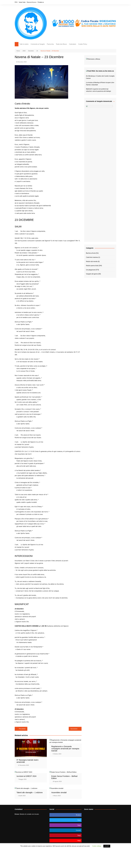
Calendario (72, 44)
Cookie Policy (82, 44)
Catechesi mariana (92, 257)
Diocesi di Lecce (31, 2)
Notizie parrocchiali (92, 265)
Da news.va (109, 71)
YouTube (115, 2)
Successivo (73, 728)
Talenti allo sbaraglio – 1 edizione (30, 792)
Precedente (22, 728)
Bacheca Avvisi (91, 253)
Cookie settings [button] (96, 846)
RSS (16, 2)
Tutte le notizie (24, 44)
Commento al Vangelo (38, 44)
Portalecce (41, 2)
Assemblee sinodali (58, 792)
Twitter (109, 2)
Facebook (106, 2)
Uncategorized (90, 270)
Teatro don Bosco (61, 44)
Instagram (112, 2)
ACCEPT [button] (106, 846)
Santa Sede (22, 2)
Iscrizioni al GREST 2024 (26, 776)
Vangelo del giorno (92, 274)
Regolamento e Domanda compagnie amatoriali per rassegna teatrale (65, 748)
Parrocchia (50, 44)
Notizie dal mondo (91, 261)
